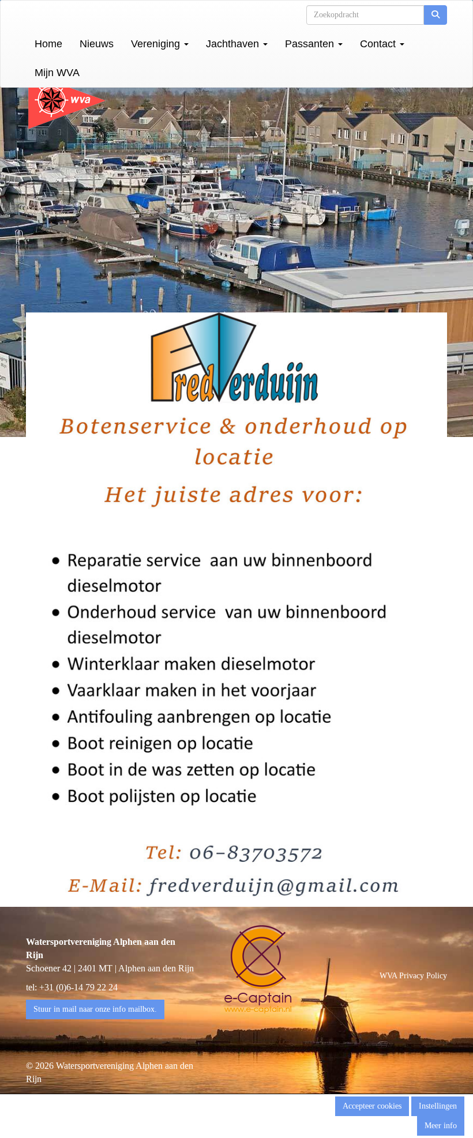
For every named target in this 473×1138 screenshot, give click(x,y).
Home (48, 44)
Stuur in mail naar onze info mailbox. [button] (95, 1009)
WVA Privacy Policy (413, 975)
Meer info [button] (441, 1125)
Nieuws (97, 44)
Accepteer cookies (372, 1106)
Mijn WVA (57, 72)
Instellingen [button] (438, 1106)
